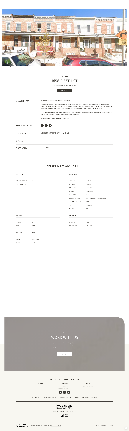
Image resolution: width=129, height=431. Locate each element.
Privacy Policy (109, 425)
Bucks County (75, 397)
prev (7, 62)
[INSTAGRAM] (64, 392)
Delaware (94, 397)
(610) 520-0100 (41, 386)
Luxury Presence (56, 425)
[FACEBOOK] (60, 392)
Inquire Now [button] (64, 90)
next (11, 62)
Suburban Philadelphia (50, 397)
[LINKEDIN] (68, 392)
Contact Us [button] (64, 354)
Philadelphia (36, 397)
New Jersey (85, 397)
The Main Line (64, 397)
